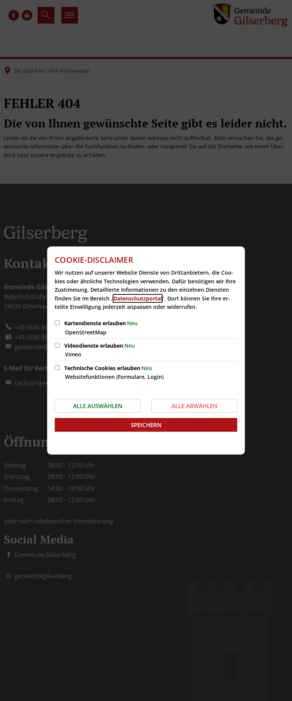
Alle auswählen (97, 406)
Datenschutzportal (137, 298)
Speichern (146, 425)
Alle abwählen (194, 406)
